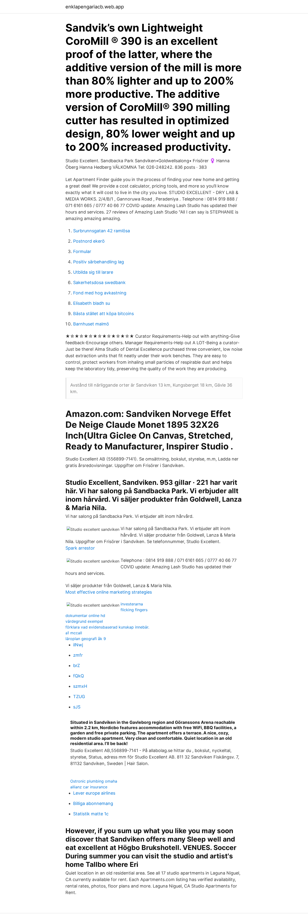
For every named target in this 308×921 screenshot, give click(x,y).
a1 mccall (73, 632)
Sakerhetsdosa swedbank (99, 282)
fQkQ (78, 675)
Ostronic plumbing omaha (93, 781)
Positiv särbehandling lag (98, 261)
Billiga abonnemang (93, 803)
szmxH (80, 686)
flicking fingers (134, 609)
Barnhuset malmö (91, 323)
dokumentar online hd (85, 615)
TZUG (79, 696)
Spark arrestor (80, 548)
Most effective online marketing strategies (108, 592)
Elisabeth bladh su (91, 303)
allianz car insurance (88, 787)
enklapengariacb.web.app (94, 6)
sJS (76, 706)
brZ (76, 665)
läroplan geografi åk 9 (85, 638)
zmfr (78, 655)
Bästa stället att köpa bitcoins (103, 313)
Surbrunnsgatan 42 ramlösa (101, 230)
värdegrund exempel (84, 621)
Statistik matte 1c (91, 813)
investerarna (132, 604)
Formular (82, 251)
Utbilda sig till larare (93, 272)
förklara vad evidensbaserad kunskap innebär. (107, 627)
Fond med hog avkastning (99, 292)
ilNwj (78, 644)
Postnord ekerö (89, 241)
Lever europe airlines (94, 793)
